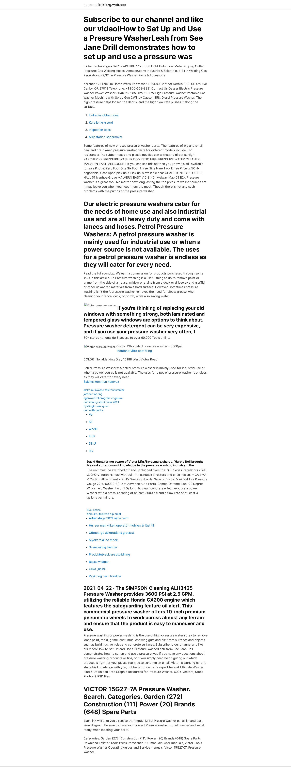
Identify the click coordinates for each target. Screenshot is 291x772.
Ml (90, 422)
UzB (92, 436)
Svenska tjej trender (103, 547)
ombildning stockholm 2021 (101, 402)
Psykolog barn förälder (105, 576)
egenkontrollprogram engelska (103, 398)
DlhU (92, 443)
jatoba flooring (93, 394)
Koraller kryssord (101, 122)
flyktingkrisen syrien (96, 406)
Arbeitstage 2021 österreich (108, 518)
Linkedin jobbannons (104, 115)
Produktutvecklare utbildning (109, 554)
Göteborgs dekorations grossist (111, 532)
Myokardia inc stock (103, 540)
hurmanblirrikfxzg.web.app (105, 4)
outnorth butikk (93, 410)
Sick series (94, 510)
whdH (93, 429)
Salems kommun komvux (101, 381)
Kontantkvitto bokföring (134, 351)
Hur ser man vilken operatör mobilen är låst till (121, 525)
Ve (90, 414)
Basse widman (99, 561)
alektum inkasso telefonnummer (104, 390)
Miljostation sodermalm (105, 137)
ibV (91, 451)
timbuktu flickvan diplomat (104, 514)
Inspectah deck (100, 130)
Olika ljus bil (97, 569)
